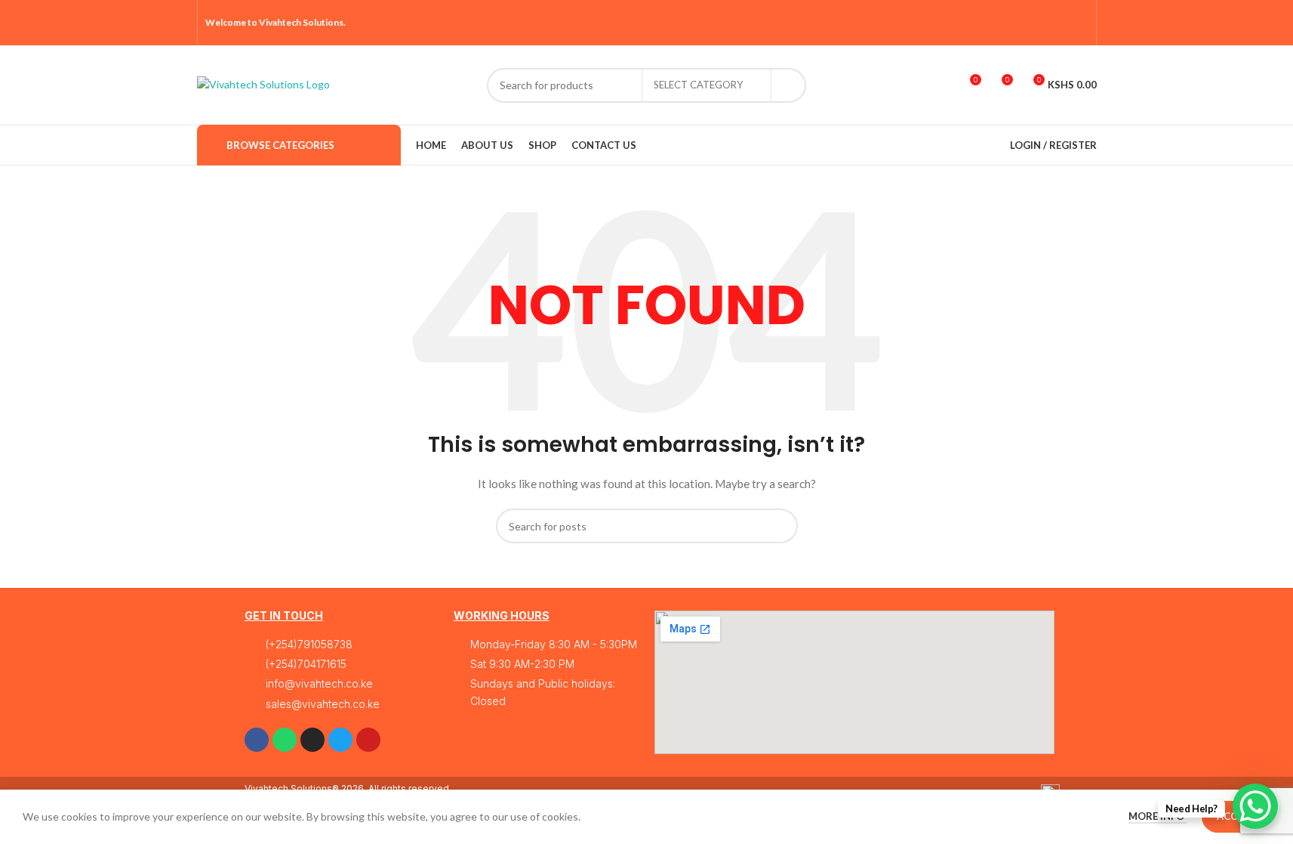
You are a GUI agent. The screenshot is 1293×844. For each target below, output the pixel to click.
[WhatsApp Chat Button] (1255, 806)
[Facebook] (257, 740)
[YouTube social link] (1059, 22)
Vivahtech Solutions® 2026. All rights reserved (347, 788)
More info (1157, 816)
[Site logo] (263, 83)
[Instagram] (312, 740)
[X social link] (1020, 22)
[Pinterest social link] (1078, 22)
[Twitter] (340, 740)
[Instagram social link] (1040, 22)
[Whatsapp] (284, 740)
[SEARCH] (788, 85)
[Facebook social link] (1002, 22)
